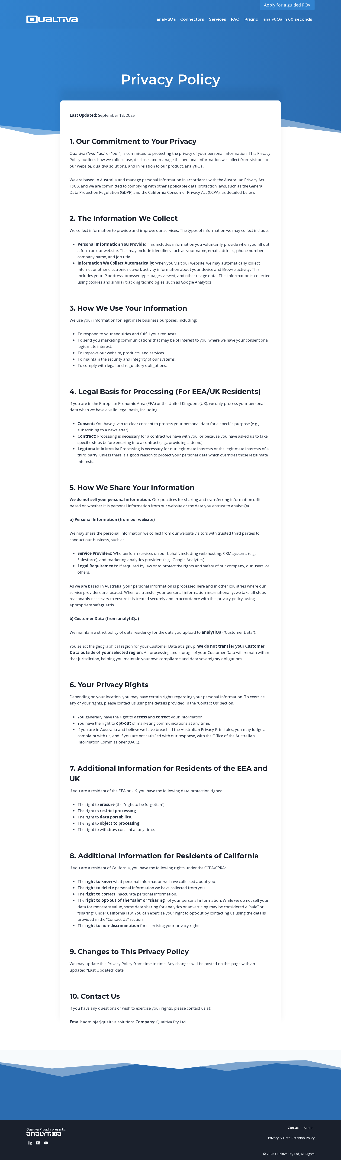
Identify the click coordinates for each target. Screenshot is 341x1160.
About (308, 1127)
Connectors (192, 19)
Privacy (273, 1138)
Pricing (251, 19)
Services (217, 19)
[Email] (38, 1143)
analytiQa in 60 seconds (287, 19)
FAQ (235, 19)
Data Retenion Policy (299, 1138)
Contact (294, 1127)
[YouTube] (46, 1143)
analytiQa (166, 19)
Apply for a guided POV (287, 5)
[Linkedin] (30, 1143)
